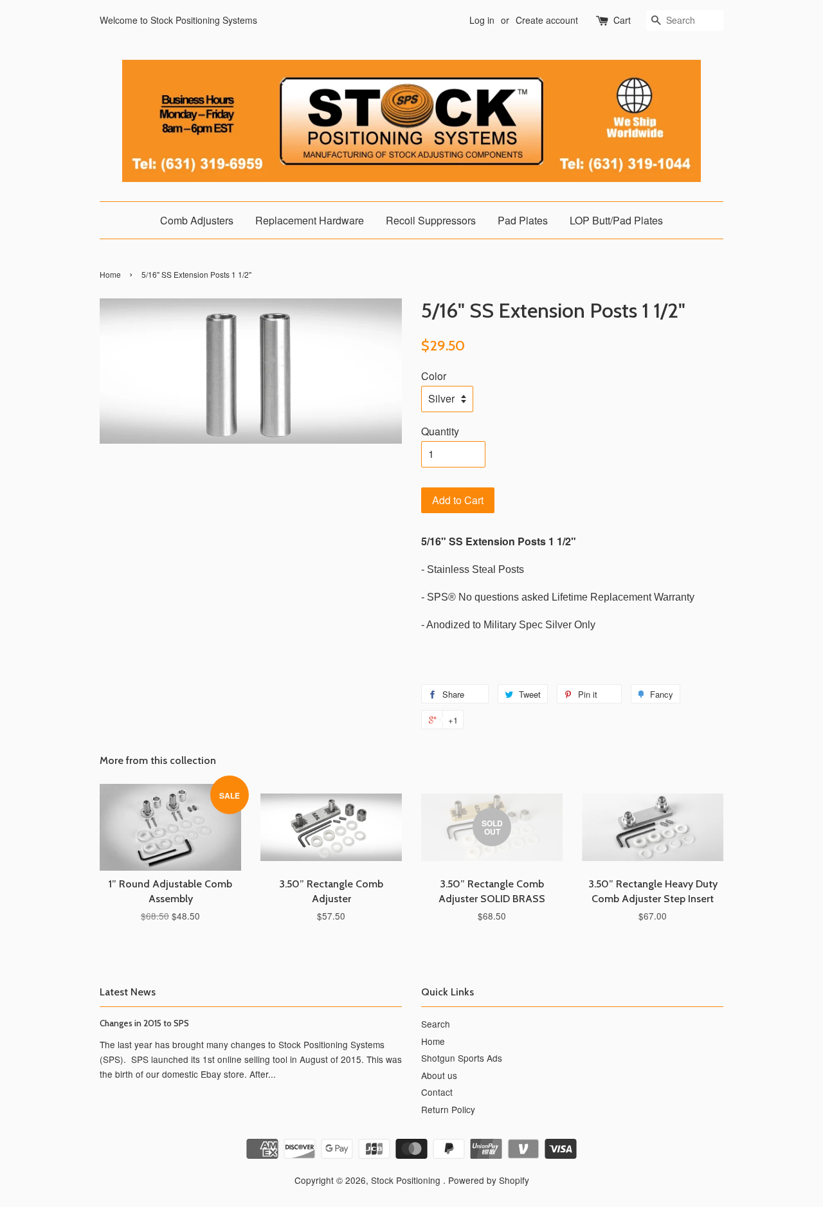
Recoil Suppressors (431, 220)
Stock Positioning (407, 1180)
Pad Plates (523, 220)
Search (435, 1023)
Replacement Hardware (309, 220)
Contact (437, 1091)
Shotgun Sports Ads (461, 1057)
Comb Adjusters (196, 220)
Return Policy (448, 1109)
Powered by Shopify (488, 1180)
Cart (622, 20)
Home (110, 274)
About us (439, 1075)
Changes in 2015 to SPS (144, 1023)
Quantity (440, 431)
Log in (481, 20)
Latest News (128, 992)
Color (433, 375)
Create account (547, 20)
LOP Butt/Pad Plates (616, 220)
